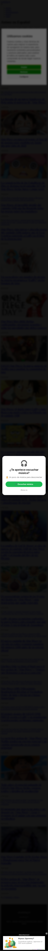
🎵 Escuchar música (24, 484)
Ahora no (24, 490)
